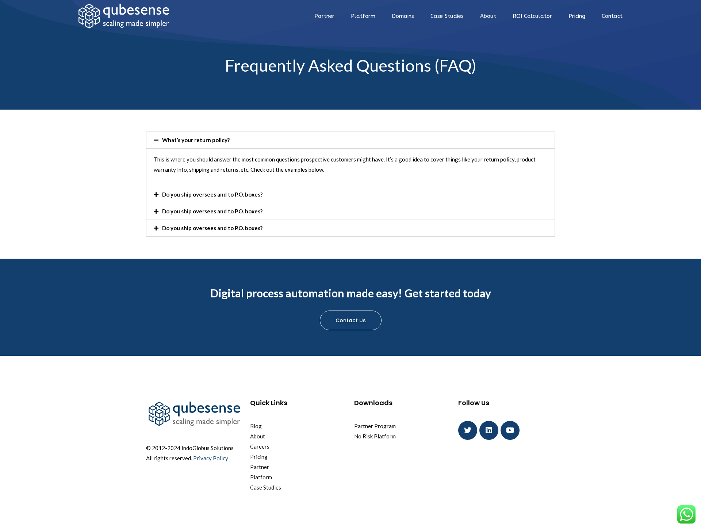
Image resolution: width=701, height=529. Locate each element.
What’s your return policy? (196, 140)
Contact (612, 16)
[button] (350, 140)
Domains (403, 16)
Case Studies (447, 16)
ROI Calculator (532, 16)
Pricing (576, 16)
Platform (363, 16)
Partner (324, 16)
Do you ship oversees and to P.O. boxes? (212, 194)
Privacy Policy (210, 458)
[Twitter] (467, 430)
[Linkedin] (488, 430)
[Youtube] (510, 430)
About (488, 16)
